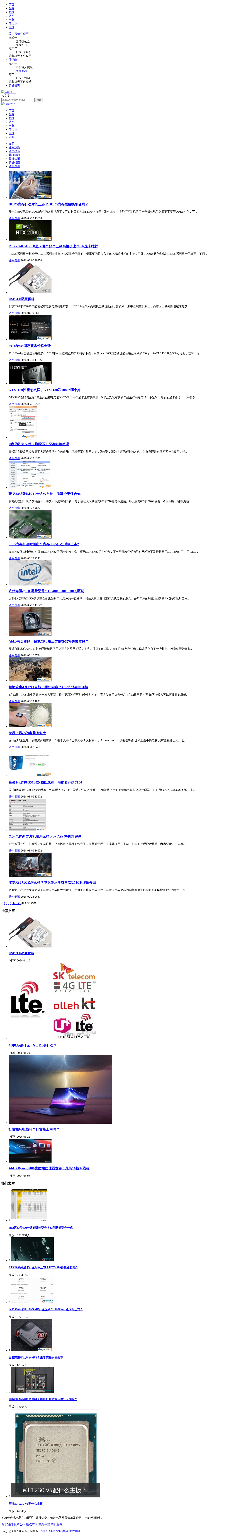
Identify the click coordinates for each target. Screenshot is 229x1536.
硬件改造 (14, 151)
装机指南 (14, 162)
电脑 (11, 125)
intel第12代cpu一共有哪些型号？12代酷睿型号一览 (41, 1227)
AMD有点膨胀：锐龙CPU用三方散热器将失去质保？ (49, 641)
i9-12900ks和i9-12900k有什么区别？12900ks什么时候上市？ (46, 1309)
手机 (11, 133)
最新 (11, 143)
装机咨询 (14, 85)
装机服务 (56, 1524)
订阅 (11, 136)
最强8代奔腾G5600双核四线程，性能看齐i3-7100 (45, 782)
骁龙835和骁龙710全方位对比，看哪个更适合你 (45, 494)
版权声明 (32, 1524)
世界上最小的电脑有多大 (27, 733)
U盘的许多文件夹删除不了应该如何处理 (39, 444)
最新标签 (44, 1524)
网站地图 (74, 1531)
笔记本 (13, 129)
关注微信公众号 (19, 33)
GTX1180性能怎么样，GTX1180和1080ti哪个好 (45, 390)
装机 (11, 118)
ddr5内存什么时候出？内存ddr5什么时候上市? (44, 544)
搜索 (39, 100)
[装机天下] (8, 92)
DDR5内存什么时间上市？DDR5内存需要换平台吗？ (48, 204)
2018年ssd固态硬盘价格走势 (30, 346)
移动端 (13, 59)
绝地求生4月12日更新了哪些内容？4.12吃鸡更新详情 (48, 687)
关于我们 (7, 1524)
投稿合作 (19, 1524)
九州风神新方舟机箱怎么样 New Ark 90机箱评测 (45, 836)
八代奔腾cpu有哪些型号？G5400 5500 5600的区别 (46, 591)
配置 (11, 114)
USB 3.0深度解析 (21, 953)
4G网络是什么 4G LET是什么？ (33, 1045)
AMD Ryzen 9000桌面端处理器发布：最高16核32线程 (49, 1168)
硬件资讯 (14, 166)
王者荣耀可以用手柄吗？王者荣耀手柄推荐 (36, 1357)
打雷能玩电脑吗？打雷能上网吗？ (34, 1129)
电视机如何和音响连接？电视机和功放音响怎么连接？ (43, 1399)
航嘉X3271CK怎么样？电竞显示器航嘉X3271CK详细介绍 (52, 882)
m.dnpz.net (22, 70)
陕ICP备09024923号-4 (54, 1531)
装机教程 (14, 154)
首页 (11, 4)
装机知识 (14, 158)
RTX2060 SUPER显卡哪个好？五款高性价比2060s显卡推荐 (53, 246)
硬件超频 (14, 147)
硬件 (11, 121)
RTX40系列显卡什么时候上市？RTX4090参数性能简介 (43, 1267)
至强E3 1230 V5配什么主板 (26, 1503)
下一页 (16, 903)
